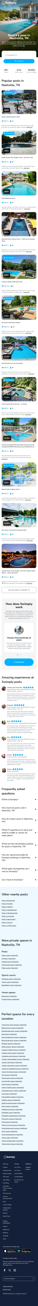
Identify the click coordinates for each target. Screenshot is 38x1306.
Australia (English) (9, 1279)
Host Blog (6, 1183)
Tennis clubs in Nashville (10, 1138)
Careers (5, 1167)
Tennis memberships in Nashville (12, 1141)
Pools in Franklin (7, 904)
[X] (9, 1270)
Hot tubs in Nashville (8, 959)
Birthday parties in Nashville (11, 1044)
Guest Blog (6, 1180)
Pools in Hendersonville (9, 913)
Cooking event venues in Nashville (13, 1053)
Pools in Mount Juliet (8, 919)
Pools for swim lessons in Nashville (13, 1125)
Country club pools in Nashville (12, 1062)
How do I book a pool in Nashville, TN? (17, 820)
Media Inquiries (7, 1173)
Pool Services (7, 1193)
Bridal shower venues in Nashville (13, 1047)
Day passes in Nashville (9, 1075)
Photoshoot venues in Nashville (12, 1110)
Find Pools (20, 61)
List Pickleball (18, 1173)
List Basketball (18, 1177)
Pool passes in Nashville (10, 1122)
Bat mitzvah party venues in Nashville (14, 1041)
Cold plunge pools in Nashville (12, 965)
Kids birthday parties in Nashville (12, 1097)
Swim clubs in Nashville (9, 1131)
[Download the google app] (24, 1251)
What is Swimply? (10, 799)
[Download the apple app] (10, 1251)
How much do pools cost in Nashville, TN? (14, 809)
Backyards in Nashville (9, 996)
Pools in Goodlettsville (9, 910)
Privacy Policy (7, 1289)
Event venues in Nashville (10, 1084)
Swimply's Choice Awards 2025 (7, 1188)
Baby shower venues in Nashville (12, 1028)
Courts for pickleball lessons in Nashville (15, 1069)
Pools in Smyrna (7, 923)
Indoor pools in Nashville (10, 955)
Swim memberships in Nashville (12, 1135)
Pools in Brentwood (8, 901)
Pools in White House (9, 926)
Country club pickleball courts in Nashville (15, 1059)
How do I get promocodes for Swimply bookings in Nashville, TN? (16, 857)
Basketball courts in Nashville (11, 985)
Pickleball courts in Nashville (11, 979)
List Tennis (17, 1170)
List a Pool (17, 1167)
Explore (5, 1213)
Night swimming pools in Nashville (13, 1103)
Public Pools (6, 1216)
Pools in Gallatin (7, 907)
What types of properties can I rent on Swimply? (15, 870)
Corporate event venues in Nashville (13, 1056)
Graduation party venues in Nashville (14, 1091)
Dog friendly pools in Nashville (12, 1081)
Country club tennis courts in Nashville (14, 1066)
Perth (4, 1239)
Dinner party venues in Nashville (12, 1078)
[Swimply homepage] (19, 3)
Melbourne (6, 1229)
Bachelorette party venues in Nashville (14, 1031)
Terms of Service (8, 1286)
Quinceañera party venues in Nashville (14, 1128)
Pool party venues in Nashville (11, 1119)
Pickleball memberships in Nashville (13, 1116)
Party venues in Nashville (10, 1106)
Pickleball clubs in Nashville (11, 1113)
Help (4, 1202)
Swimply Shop (7, 1170)
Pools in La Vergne (8, 916)
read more (29, 127)
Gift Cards (6, 1177)
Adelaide (5, 1236)
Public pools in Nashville (10, 968)
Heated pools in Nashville (10, 962)
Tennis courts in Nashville (10, 982)
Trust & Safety (7, 1205)
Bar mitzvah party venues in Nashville (14, 1037)
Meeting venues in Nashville (11, 1100)
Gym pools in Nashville (9, 1094)
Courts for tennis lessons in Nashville (14, 1072)
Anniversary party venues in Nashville (14, 1025)
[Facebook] (4, 1270)
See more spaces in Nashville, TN (19, 590)
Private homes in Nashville (10, 999)
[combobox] (19, 55)
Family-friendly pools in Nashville (13, 1088)
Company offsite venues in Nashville (14, 1050)
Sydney (5, 1226)
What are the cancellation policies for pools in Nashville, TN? (17, 845)
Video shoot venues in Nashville (12, 1144)
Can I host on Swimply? (12, 879)
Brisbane (5, 1233)
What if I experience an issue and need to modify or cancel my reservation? (17, 833)
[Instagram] (14, 1270)
